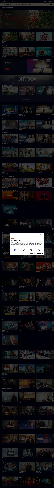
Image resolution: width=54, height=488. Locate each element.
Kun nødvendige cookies (32, 253)
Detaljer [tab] (27, 236)
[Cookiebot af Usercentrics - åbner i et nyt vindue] (39, 234)
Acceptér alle (40, 253)
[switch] (23, 250)
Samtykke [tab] (16, 236)
